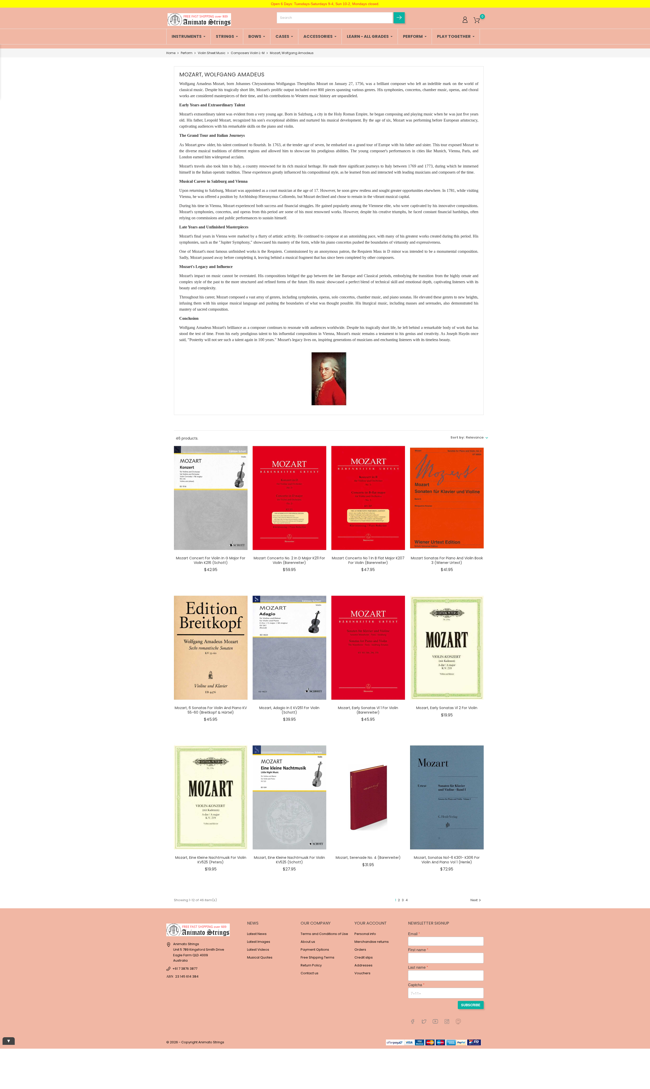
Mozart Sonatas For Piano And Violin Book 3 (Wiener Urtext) (447, 560)
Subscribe (470, 1004)
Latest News (257, 933)
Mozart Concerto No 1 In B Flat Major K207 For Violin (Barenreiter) (368, 560)
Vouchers (362, 973)
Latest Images (258, 941)
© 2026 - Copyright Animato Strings (195, 1042)
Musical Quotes (259, 957)
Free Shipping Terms (317, 957)
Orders (360, 949)
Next (476, 900)
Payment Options (315, 949)
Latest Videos (258, 949)
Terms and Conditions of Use (324, 933)
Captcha (415, 984)
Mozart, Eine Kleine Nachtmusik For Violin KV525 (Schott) (289, 860)
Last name (417, 967)
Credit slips (363, 957)
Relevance (475, 437)
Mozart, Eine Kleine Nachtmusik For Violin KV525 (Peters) (210, 860)
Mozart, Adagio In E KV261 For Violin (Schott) (289, 710)
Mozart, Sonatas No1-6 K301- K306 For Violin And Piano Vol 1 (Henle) (447, 860)
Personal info (365, 933)
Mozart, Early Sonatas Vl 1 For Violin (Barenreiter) (368, 710)
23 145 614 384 (187, 976)
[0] (477, 20)
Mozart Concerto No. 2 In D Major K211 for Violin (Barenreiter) (289, 560)
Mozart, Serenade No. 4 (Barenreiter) (368, 857)
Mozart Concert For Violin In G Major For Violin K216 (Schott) (210, 560)
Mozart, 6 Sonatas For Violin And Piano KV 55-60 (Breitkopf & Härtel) (211, 710)
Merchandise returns (371, 941)
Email (412, 933)
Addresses (363, 965)
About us (308, 941)
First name (417, 949)
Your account (370, 923)
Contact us (309, 973)
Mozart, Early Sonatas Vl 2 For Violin (446, 707)
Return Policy (311, 965)
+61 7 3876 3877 (184, 968)
